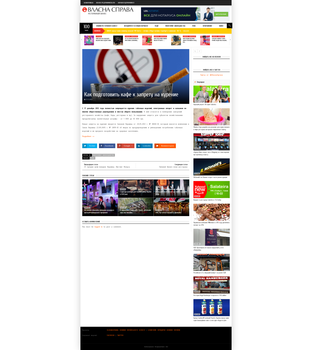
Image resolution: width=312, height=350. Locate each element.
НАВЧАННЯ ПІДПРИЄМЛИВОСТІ (126, 3)
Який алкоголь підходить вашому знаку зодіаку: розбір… (103, 39)
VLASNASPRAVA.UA (88, 3)
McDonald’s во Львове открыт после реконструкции (210, 177)
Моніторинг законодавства (103, 155)
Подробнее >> (88, 136)
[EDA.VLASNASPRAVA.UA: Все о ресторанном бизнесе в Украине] (108, 10)
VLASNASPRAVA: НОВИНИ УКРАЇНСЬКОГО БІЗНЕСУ (126, 330)
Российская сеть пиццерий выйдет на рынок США (209, 273)
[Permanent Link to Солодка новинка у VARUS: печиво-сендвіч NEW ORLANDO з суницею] (205, 40)
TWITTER (120, 335)
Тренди (98, 36)
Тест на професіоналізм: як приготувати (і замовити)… (131, 39)
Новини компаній (131, 36)
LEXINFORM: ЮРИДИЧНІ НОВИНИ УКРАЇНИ (164, 330)
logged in (98, 227)
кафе (92, 158)
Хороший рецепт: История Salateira (204, 104)
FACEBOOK (111, 335)
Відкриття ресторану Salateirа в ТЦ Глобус (207, 200)
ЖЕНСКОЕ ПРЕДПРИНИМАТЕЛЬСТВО (105, 3)
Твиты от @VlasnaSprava (211, 75)
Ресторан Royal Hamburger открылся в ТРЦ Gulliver (209, 295)
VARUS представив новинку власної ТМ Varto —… (160, 39)
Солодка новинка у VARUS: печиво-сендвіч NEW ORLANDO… (219, 39)
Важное (97, 31)
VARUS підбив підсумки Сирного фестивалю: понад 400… (190, 40)
